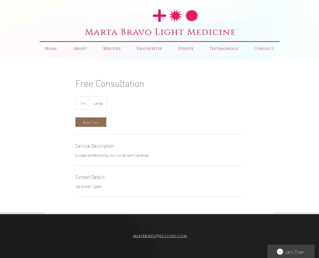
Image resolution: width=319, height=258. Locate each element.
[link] (90, 122)
